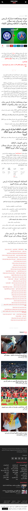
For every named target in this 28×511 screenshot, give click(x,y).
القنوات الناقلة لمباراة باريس (21, 255)
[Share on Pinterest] (11, 46)
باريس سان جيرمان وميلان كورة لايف (9, 259)
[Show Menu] (25, 2)
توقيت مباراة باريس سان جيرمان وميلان (19, 276)
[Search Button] (2, 2)
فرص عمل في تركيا (5, 470)
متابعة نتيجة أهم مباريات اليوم (21, 288)
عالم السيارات (6, 465)
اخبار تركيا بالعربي (23, 471)
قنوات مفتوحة (10, 278)
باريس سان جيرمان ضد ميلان (13, 257)
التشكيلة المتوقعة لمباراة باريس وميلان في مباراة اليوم (16, 253)
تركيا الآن (16, 473)
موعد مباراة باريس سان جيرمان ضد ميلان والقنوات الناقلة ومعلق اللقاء (15, 305)
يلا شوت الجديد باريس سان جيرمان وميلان (19, 318)
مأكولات (7, 473)
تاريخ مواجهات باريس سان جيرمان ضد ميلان (18, 269)
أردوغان (18, 501)
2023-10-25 (24, 26)
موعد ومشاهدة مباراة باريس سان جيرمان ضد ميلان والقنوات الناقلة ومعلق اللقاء (14, 312)
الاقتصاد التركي (24, 475)
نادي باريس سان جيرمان (7, 314)
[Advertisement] (14, 5)
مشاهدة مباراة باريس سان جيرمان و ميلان (18, 292)
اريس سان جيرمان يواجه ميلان (15, 251)
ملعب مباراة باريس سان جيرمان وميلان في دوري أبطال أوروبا (15, 298)
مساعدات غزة (6, 475)
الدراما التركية (15, 465)
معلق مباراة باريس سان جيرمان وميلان (19, 296)
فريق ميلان (16, 278)
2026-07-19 (24, 384)
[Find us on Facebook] (25, 458)
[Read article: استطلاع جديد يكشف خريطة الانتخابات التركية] (24, 487)
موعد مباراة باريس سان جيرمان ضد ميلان (19, 302)
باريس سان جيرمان (22, 257)
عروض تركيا (6, 468)
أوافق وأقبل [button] (5, 508)
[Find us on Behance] (16, 458)
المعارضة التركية (24, 502)
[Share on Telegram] (15, 46)
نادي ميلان (24, 316)
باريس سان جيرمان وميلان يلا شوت (20, 261)
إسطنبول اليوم (24, 469)
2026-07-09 (24, 410)
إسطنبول (13, 501)
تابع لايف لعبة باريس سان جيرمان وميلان (19, 267)
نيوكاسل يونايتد (18, 316)
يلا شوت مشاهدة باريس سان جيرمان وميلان (18, 320)
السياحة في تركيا (14, 468)
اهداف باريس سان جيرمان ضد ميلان (8, 255)
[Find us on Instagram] (19, 458)
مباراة (13, 53)
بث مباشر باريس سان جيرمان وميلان (19, 265)
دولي (17, 475)
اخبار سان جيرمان (8, 249)
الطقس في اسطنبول (15, 502)
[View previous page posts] (15, 70)
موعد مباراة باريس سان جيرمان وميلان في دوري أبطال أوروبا (15, 309)
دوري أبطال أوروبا (23, 278)
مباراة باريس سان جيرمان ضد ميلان (20, 286)
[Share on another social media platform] (8, 46)
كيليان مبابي (8, 282)
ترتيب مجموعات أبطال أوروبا (11, 271)
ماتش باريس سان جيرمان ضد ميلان (20, 284)
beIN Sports (19, 153)
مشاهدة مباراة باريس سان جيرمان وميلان (19, 294)
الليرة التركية (24, 501)
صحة (17, 479)
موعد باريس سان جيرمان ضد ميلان (20, 300)
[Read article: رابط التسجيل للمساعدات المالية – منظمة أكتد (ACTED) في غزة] (14, 344)
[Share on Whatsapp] (18, 46)
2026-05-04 (24, 436)
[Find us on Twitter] (22, 458)
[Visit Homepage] (14, 2)
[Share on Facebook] (21, 46)
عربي (8, 466)
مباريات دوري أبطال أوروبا (7, 286)
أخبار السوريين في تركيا (23, 466)
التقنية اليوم (24, 476)
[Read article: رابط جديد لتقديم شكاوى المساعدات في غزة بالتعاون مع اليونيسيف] (14, 422)
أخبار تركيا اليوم (24, 467)
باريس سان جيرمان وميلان (21, 259)
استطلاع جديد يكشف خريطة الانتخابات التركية (12, 485)
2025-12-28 (24, 358)
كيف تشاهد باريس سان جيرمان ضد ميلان (19, 282)
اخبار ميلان (24, 251)
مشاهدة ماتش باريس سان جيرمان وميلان (19, 290)
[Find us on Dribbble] (12, 458)
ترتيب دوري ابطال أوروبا (22, 271)
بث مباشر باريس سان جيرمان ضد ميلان (19, 263)
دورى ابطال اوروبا (8, 276)
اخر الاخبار (25, 473)
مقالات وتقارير (6, 477)
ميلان (14, 314)
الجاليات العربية (24, 478)
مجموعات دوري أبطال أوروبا (9, 288)
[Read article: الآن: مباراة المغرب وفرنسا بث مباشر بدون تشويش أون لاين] (14, 396)
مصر (14, 176)
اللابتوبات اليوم (15, 470)
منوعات (7, 479)
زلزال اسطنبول (6, 502)
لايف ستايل (6, 472)
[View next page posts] (13, 70)
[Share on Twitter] (25, 46)
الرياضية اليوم (21, 15)
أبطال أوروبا (15, 249)
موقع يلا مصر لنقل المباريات (21, 314)
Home (26, 15)
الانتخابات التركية (7, 501)
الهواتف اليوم (15, 472)
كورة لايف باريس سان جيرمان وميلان (19, 280)
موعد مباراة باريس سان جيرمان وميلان (19, 307)
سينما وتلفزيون (15, 477)
